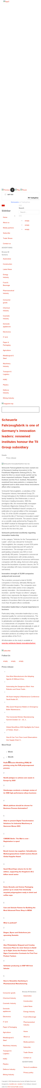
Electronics (7, 332)
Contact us (7, 243)
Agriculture (7, 350)
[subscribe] (6, 650)
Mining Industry (8, 398)
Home (5, 217)
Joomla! (19, 1084)
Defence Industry (6, 391)
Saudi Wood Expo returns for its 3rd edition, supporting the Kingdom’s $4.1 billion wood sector (18, 871)
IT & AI (5, 337)
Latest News (7, 269)
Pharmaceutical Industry (8, 292)
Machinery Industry (6, 365)
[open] (12, 206)
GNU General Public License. (15, 1086)
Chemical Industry (6, 309)
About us (6, 222)
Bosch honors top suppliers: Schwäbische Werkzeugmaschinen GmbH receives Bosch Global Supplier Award (20, 853)
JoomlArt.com (13, 1084)
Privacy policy (28, 1072)
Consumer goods (6, 301)
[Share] (20, 216)
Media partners (8, 228)
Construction (7, 264)
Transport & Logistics (7, 373)
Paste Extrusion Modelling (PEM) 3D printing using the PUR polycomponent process (18, 765)
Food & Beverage (6, 284)
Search (21, 208)
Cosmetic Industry (6, 317)
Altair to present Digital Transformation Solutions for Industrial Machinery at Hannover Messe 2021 (18, 823)
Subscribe (6, 233)
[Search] (20, 205)
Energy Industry (6, 276)
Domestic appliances (7, 325)
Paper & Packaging (6, 343)
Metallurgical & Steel (8, 357)
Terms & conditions (30, 1067)
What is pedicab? (10, 923)
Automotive (7, 259)
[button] (6, 190)
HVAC (5, 379)
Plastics (5, 385)
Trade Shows (7, 238)
